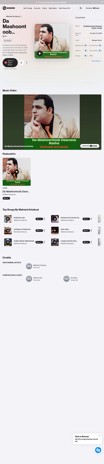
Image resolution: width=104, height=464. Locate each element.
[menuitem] (28, 8)
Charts (44, 8)
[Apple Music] (6, 198)
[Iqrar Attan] (72, 230)
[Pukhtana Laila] (25, 219)
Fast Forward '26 (64, 8)
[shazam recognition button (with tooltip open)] (98, 450)
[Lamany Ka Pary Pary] (72, 242)
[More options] (27, 62)
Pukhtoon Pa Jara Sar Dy (70, 218)
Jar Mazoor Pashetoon (22, 229)
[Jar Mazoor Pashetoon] (25, 230)
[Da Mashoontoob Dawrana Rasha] (40, 53)
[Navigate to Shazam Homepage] (9, 8)
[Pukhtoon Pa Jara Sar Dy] (72, 219)
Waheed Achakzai (20, 220)
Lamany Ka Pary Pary (69, 241)
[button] (102, 2)
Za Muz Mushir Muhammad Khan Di (27, 241)
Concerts (37, 8)
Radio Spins (53, 8)
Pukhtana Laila (19, 218)
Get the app (28, 8)
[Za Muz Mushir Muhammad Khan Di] (25, 242)
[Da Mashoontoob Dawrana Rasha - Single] (17, 179)
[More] (44, 219)
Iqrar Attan (65, 229)
